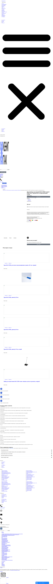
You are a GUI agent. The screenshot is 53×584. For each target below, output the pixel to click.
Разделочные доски (29, 477)
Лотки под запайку (29, 479)
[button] (26, 76)
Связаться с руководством (3, 520)
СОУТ (3, 502)
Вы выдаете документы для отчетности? (7, 455)
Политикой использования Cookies (15, 570)
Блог (2, 130)
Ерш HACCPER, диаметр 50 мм (11, 297)
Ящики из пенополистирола (5, 476)
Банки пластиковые (29, 470)
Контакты (3, 22)
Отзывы (3, 21)
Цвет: (27, 220)
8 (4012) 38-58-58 (2, 134)
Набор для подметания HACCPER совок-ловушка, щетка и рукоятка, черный (22, 381)
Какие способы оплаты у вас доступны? (6, 453)
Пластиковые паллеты (29, 472)
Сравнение (3, 565)
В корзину (28, 198)
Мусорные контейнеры (29, 471)
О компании (3, 128)
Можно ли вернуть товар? (4, 457)
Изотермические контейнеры (30, 474)
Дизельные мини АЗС (5, 475)
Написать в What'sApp (3, 512)
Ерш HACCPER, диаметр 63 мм (11, 329)
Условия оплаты (4, 494)
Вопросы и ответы (4, 496)
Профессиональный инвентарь (30, 476)
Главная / (4, 189)
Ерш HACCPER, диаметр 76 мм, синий (13, 349)
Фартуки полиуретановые (5, 477)
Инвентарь (19, 190)
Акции (3, 497)
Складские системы (29, 478)
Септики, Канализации (29, 475)
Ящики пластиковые (4, 471)
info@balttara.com (2, 516)
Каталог (4, 190)
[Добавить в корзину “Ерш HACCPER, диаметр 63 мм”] (48, 332)
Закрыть (1, 567)
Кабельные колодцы (4, 480)
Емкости (3, 474)
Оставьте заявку (11, 448)
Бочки (27, 473)
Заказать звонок (2, 508)
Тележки (3, 479)
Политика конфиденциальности (4, 527)
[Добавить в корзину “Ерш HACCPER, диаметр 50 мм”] (48, 300)
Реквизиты (3, 500)
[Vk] (1, 528)
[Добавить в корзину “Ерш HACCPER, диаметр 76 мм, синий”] (48, 352)
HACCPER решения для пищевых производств (11, 190)
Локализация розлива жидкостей (6, 473)
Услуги (3, 20)
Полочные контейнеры (5, 478)
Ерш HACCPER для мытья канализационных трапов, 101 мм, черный (20, 265)
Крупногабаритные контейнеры (6, 472)
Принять (1, 571)
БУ (26, 480)
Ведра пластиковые (4, 470)
